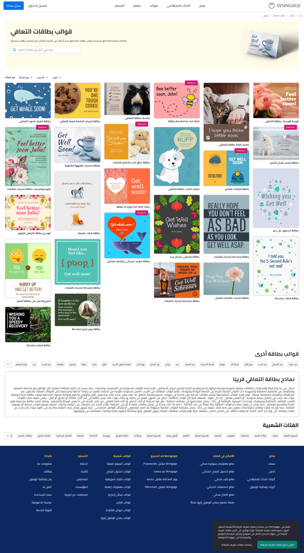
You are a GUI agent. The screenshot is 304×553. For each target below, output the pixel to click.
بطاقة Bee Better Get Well (184, 121)
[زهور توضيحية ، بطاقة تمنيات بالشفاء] (28, 156)
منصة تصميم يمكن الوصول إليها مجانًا (212, 502)
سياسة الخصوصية (42, 502)
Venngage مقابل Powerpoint (160, 463)
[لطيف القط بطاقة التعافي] (226, 112)
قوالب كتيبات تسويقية (118, 479)
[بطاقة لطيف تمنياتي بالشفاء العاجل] (127, 235)
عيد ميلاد (292, 364)
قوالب (154, 5)
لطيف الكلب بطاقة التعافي (184, 189)
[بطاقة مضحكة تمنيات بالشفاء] (77, 262)
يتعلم (137, 5)
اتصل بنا (47, 486)
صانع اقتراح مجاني (223, 494)
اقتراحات (93, 435)
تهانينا (222, 364)
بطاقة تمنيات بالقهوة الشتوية (82, 165)
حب (34, 364)
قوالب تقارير (123, 502)
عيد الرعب (46, 364)
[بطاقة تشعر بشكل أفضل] (276, 143)
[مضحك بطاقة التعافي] (127, 99)
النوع (55, 77)
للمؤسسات (81, 486)
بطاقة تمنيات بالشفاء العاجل (232, 298)
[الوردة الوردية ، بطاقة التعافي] (276, 100)
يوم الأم (248, 364)
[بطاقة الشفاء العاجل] (226, 168)
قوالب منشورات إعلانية (117, 486)
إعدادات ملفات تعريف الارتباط (237, 544)
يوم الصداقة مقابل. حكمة (162, 479)
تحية (94, 364)
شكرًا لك (235, 364)
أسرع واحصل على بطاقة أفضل (34, 301)
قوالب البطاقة (279, 16)
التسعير (120, 5)
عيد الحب (262, 364)
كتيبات (275, 435)
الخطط (80, 435)
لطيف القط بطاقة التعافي (234, 144)
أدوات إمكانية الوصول (262, 486)
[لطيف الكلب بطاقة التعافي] (177, 156)
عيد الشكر (155, 364)
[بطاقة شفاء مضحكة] (28, 324)
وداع (167, 364)
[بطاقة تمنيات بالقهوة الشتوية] (77, 144)
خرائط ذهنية (260, 435)
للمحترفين (82, 479)
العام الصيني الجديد (121, 364)
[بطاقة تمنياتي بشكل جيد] (177, 224)
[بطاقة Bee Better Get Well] (177, 100)
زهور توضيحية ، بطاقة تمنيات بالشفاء (29, 189)
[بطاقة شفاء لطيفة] (77, 201)
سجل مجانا (13, 5)
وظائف (48, 471)
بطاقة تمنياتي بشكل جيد (185, 257)
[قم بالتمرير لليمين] (8, 364)
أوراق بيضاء (171, 435)
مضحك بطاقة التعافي (137, 118)
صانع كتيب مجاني (224, 479)
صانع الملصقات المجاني (220, 486)
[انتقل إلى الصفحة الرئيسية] (284, 6)
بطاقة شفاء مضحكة (39, 345)
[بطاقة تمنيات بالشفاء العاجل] (226, 279)
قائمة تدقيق (43, 435)
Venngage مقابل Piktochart (161, 486)
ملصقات (244, 435)
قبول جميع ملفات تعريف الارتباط (277, 544)
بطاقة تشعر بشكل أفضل (284, 163)
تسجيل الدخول (37, 5)
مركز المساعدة (43, 494)
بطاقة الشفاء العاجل (237, 189)
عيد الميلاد (190, 364)
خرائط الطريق (122, 435)
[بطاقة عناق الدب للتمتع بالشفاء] (127, 141)
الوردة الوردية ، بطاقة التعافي (282, 121)
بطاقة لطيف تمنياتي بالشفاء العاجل (128, 261)
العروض (231, 435)
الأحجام (40, 77)
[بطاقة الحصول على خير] (276, 198)
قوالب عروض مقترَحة (118, 510)
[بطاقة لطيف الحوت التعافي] (28, 100)
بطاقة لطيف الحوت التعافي (35, 121)
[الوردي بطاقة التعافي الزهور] (28, 212)
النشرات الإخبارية (64, 435)
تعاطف (60, 364)
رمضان (72, 364)
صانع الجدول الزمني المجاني (218, 471)
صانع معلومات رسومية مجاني (217, 463)
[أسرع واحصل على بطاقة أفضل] (28, 268)
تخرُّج (104, 364)
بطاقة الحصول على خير (286, 230)
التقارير (186, 435)
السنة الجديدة (207, 364)
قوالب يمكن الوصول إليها (116, 517)
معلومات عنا (44, 463)
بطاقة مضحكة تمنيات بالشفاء (82, 288)
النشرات (217, 435)
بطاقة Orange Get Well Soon (133, 207)
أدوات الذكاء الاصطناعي (261, 479)
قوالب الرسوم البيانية (119, 463)
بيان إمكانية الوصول (40, 479)
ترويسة (106, 435)
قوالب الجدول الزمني (118, 471)
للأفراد (84, 471)
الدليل (272, 471)
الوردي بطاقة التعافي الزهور (34, 233)
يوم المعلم (21, 364)
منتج (202, 5)
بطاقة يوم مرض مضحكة (86, 329)
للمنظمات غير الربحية (76, 494)
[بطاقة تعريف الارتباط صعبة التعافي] (77, 100)
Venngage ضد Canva (165, 471)
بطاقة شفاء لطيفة (89, 233)
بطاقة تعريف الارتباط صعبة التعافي (80, 121)
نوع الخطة (24, 77)
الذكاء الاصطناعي (178, 5)
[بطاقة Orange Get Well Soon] (127, 186)
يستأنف (137, 435)
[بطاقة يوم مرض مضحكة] (77, 310)
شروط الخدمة (44, 510)
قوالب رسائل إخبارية (119, 494)
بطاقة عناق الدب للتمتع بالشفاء (131, 162)
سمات (271, 463)
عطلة (84, 364)
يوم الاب (140, 364)
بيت (300, 16)
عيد (177, 364)
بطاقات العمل (25, 435)
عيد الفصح (277, 364)
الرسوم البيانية (290, 435)
